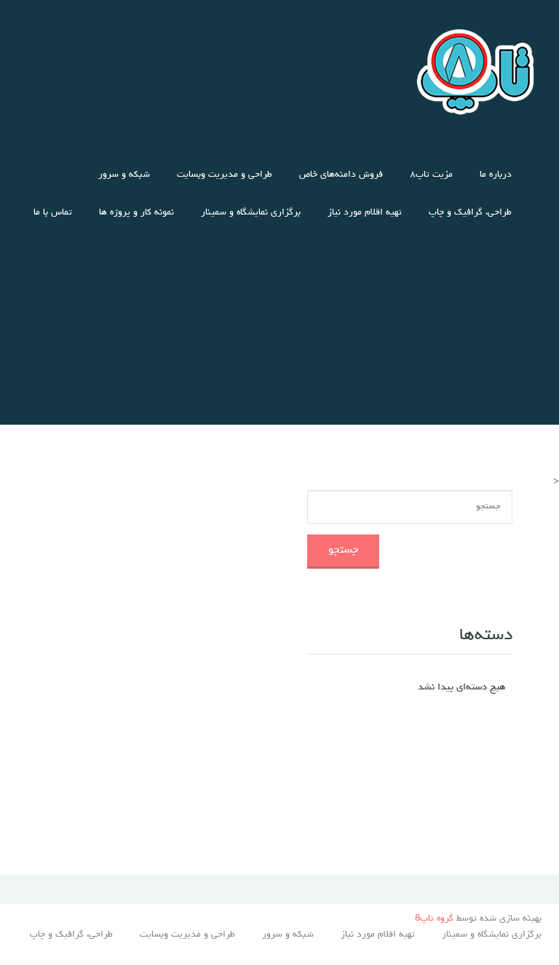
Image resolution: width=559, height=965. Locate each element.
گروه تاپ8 (434, 918)
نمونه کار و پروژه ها (136, 212)
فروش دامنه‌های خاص (341, 174)
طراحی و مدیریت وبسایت (224, 174)
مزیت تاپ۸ (431, 174)
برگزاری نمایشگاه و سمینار (251, 212)
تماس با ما (52, 212)
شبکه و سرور (124, 174)
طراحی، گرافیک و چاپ (470, 212)
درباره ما (496, 174)
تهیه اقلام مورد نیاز (365, 212)
